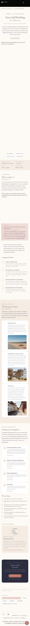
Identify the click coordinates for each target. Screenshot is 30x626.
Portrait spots (20, 153)
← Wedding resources (6, 8)
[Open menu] (24, 3)
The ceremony (9, 153)
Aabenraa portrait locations (10, 603)
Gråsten (3, 590)
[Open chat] (27, 623)
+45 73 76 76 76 (20, 238)
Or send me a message (15, 578)
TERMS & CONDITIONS (18, 623)
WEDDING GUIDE (7, 621)
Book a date (20, 156)
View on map (10, 455)
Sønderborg (9, 590)
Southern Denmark (19, 8)
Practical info (10, 156)
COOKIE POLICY (17, 621)
